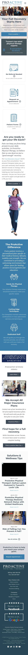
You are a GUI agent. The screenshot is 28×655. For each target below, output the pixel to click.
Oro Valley (14, 632)
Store (14, 599)
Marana (7, 630)
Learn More (13, 374)
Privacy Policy (7, 640)
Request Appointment (13, 557)
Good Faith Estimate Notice (17, 640)
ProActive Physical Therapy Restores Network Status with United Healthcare (14, 500)
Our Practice (14, 594)
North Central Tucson (16, 630)
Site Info (18, 643)
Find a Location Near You (13, 445)
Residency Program (14, 596)
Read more (13, 490)
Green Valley (21, 629)
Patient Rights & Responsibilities (14, 642)
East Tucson (14, 629)
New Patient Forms (14, 584)
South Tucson (21, 632)
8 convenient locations (16, 50)
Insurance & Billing (14, 588)
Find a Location (13, 34)
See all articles (13, 539)
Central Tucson (6, 629)
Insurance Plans (13, 422)
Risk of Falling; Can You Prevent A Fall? (14, 530)
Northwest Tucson (6, 632)
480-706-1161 (16, 572)
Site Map (23, 643)
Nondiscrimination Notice (9, 643)
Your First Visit (14, 586)
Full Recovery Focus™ (12, 159)
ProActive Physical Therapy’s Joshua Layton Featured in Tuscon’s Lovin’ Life (14, 484)
